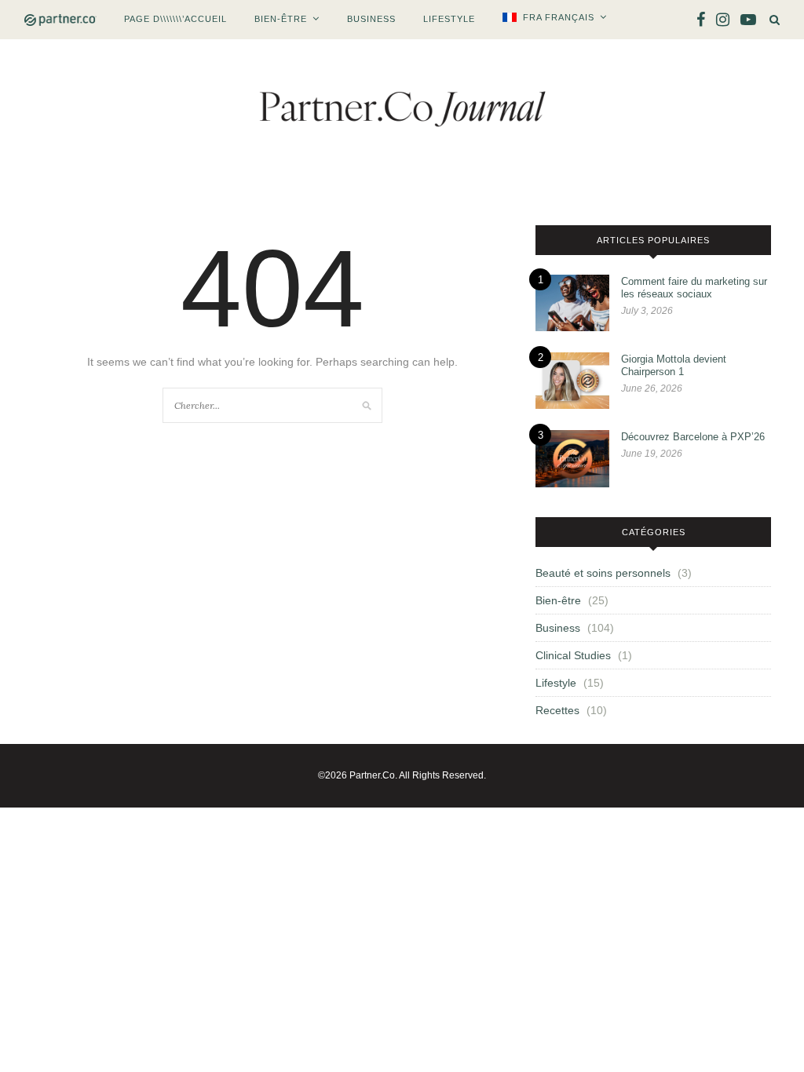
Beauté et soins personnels (603, 573)
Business (371, 19)
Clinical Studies (573, 655)
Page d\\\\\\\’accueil (175, 19)
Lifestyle (449, 19)
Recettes (557, 710)
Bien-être (280, 19)
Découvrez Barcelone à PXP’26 (693, 437)
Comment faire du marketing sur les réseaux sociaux (694, 287)
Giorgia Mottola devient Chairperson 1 (673, 365)
